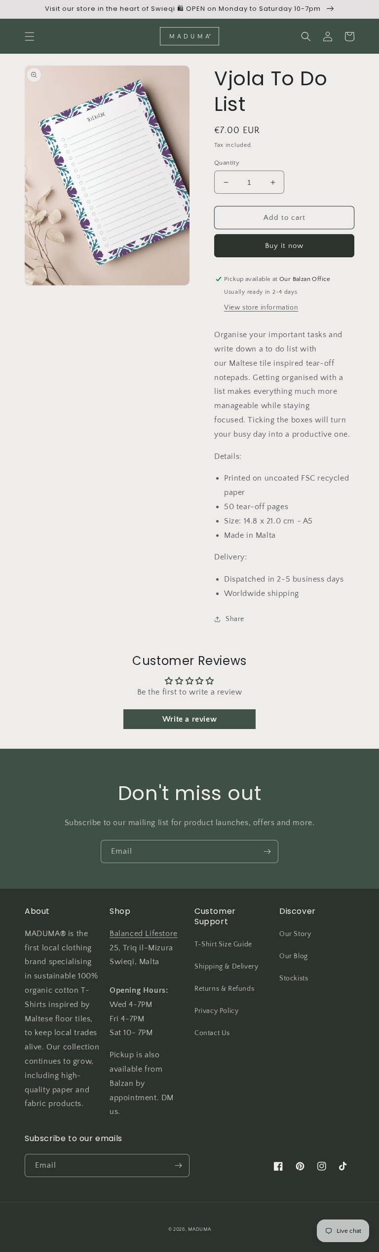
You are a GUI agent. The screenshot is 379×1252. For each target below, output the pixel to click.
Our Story (295, 934)
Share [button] (235, 619)
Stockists (293, 978)
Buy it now (284, 246)
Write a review (189, 719)
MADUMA (199, 1229)
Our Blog (293, 956)
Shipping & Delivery (226, 967)
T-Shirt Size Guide (223, 944)
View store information (261, 308)
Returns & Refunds (224, 989)
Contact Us (212, 1033)
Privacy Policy (216, 1011)
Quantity (226, 162)
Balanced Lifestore (144, 933)
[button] (29, 36)
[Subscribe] (267, 851)
